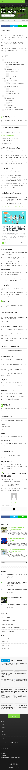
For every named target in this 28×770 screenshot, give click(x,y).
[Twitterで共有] (14, 26)
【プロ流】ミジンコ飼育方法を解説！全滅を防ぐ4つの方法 (7, 675)
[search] (26, 562)
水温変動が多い (6, 95)
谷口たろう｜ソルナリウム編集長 (8, 631)
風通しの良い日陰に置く (12, 107)
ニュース (4, 652)
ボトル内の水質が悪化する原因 (11, 62)
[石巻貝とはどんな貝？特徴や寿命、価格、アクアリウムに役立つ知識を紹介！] (4, 530)
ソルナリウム (16, 767)
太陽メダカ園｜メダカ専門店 (8, 624)
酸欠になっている (7, 78)
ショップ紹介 (4, 645)
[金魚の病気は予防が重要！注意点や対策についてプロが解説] (4, 541)
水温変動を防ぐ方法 (9, 105)
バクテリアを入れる (11, 76)
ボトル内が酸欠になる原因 (11, 80)
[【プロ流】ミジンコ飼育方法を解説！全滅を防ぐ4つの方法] (4, 592)
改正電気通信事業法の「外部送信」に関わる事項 (10, 757)
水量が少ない (10, 100)
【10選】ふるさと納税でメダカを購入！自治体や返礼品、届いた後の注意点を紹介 (7, 708)
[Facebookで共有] (5, 26)
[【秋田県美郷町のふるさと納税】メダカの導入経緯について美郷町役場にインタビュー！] (4, 607)
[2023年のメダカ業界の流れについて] (4, 600)
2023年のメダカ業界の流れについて (14, 597)
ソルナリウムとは (4, 748)
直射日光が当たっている (12, 102)
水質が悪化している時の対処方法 (12, 69)
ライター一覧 (3, 755)
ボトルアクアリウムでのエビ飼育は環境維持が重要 (13, 109)
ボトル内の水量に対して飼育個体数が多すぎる (15, 84)
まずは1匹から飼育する (12, 71)
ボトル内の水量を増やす (12, 88)
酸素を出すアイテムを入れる (13, 93)
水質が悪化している (7, 60)
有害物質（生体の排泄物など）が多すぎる (15, 64)
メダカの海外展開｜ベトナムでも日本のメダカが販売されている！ (20, 707)
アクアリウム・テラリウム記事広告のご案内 (9, 742)
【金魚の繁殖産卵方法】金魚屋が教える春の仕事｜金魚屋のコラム (20, 691)
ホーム (2, 5)
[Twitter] (14, 509)
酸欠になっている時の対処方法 (11, 86)
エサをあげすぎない (11, 73)
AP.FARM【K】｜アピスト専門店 (8, 620)
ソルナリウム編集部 (6, 617)
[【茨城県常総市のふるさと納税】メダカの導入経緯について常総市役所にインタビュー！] (4, 585)
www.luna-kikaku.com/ (7, 505)
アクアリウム (7, 5)
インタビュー (20, 5)
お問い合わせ (3, 753)
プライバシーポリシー (5, 751)
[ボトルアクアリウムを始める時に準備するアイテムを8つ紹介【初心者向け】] (4, 552)
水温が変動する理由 (9, 98)
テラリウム (14, 5)
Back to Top (14, 716)
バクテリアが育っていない (12, 66)
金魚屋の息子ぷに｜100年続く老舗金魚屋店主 (11, 627)
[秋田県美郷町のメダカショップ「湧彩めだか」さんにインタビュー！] (4, 577)
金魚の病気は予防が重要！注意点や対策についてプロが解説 (7, 691)
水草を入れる (10, 91)
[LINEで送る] (22, 26)
